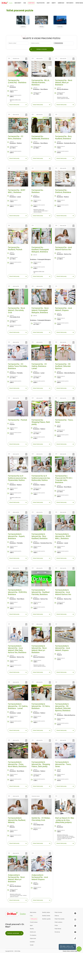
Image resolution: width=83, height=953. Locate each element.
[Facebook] (75, 913)
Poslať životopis (41, 2)
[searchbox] (19, 43)
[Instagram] (75, 919)
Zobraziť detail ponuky (14, 104)
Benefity (54, 2)
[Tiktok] (75, 938)
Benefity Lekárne (46, 912)
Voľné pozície (31, 2)
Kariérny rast (61, 2)
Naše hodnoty (18, 2)
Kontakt (31, 945)
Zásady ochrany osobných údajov (70, 951)
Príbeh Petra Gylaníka (59, 919)
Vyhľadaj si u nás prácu (41, 49)
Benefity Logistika (46, 919)
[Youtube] (75, 932)
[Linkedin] (75, 926)
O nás (24, 2)
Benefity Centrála (46, 915)
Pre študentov (69, 2)
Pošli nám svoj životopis (13, 933)
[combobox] (18, 43)
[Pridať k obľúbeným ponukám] (26, 58)
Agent (48, 2)
